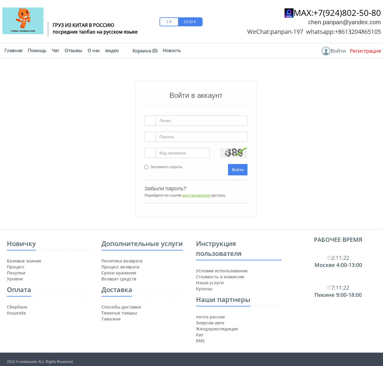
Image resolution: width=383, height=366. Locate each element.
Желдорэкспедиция (217, 329)
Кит (199, 335)
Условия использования (221, 271)
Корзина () (145, 50)
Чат (55, 50)
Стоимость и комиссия (220, 277)
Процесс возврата (120, 267)
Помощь (37, 50)
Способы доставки (121, 307)
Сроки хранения (118, 273)
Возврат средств (118, 279)
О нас (94, 50)
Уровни (15, 279)
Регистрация (365, 50)
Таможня (111, 319)
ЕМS (200, 341)
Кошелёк (16, 313)
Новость (172, 50)
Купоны (204, 288)
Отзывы (73, 50)
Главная (13, 50)
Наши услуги (210, 282)
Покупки (16, 273)
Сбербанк (17, 307)
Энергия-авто (210, 323)
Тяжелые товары (119, 313)
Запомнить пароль (166, 167)
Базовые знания (24, 261)
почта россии (210, 317)
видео (112, 50)
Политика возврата (121, 261)
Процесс (16, 267)
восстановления (196, 195)
